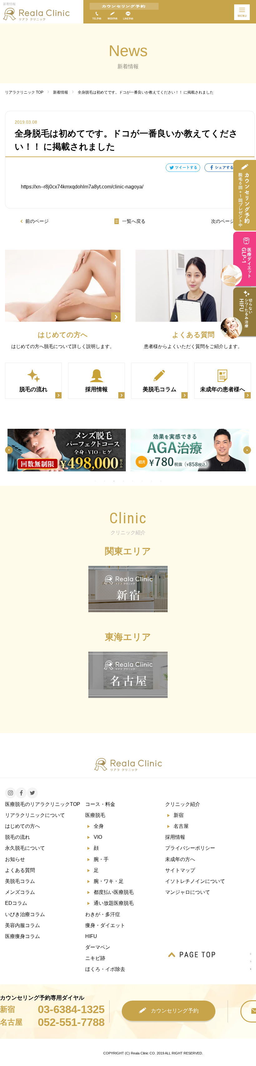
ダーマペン (97, 947)
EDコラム (16, 903)
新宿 (179, 815)
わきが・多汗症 (102, 914)
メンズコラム (20, 892)
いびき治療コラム (25, 914)
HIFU (91, 936)
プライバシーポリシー (190, 848)
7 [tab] (151, 481)
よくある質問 (20, 870)
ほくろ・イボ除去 (105, 969)
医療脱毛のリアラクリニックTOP (42, 804)
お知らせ (15, 859)
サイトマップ (180, 870)
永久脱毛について (25, 848)
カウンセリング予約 (175, 1011)
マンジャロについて (187, 892)
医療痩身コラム (22, 936)
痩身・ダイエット (105, 925)
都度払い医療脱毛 (114, 892)
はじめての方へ (22, 826)
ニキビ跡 (95, 958)
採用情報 (175, 837)
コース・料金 (100, 804)
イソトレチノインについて (195, 881)
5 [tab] (133, 481)
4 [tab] (123, 481)
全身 (99, 826)
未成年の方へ (180, 859)
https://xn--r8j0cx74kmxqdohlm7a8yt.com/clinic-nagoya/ (82, 186)
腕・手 (101, 859)
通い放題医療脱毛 (114, 903)
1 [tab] (95, 481)
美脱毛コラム (20, 881)
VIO (98, 837)
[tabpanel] (66, 450)
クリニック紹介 (182, 804)
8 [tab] (161, 481)
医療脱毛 (95, 815)
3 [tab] (114, 481)
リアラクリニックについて (35, 815)
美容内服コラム (22, 925)
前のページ (37, 221)
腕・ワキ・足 (109, 881)
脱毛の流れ (17, 837)
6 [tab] (142, 481)
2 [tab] (104, 481)
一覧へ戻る (133, 221)
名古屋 (181, 826)
